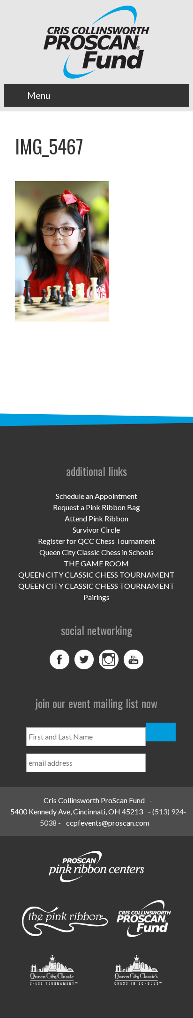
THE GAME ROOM (96, 563)
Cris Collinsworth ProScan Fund (94, 800)
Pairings (96, 597)
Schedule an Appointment (96, 495)
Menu (38, 95)
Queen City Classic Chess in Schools (96, 552)
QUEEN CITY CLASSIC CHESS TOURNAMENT (96, 574)
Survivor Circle (96, 529)
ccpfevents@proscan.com (107, 822)
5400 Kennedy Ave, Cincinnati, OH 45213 (76, 811)
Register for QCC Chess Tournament (96, 540)
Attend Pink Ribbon (96, 518)
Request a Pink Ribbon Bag (96, 507)
